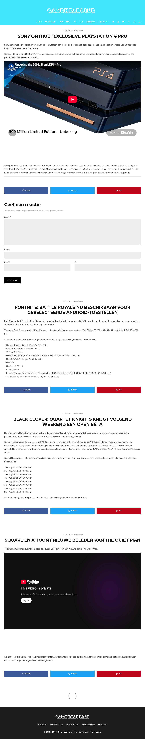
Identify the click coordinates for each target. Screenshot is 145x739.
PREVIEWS (104, 22)
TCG (82, 22)
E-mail (7, 262)
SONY (39, 22)
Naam (7, 250)
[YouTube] (123, 21)
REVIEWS (91, 22)
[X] (118, 21)
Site (76, 262)
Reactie (7, 217)
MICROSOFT (51, 22)
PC (75, 22)
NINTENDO (65, 22)
